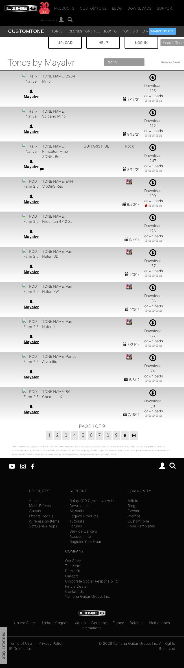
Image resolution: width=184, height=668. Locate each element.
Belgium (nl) (48, 20)
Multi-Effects (40, 505)
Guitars (35, 511)
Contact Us (74, 591)
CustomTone (93, 8)
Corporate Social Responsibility (92, 581)
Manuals (77, 511)
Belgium (137, 623)
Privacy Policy (51, 643)
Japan (80, 623)
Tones (57, 31)
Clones (75, 31)
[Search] (70, 20)
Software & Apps (43, 526)
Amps (34, 500)
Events (133, 511)
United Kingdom (56, 623)
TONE (26, 31)
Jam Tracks (151, 31)
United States (25, 623)
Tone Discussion (131, 31)
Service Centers (83, 531)
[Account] (61, 20)
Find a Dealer (76, 586)
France (118, 623)
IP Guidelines (20, 648)
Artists (133, 500)
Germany (99, 623)
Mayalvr (31, 96)
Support (165, 8)
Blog (117, 8)
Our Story (73, 561)
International (92, 628)
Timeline (72, 565)
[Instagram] (23, 466)
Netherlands (159, 623)
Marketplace (162, 31)
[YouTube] (12, 466)
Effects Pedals (41, 516)
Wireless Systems (44, 521)
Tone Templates (92, 31)
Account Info (80, 536)
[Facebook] (32, 466)
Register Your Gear (85, 541)
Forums (76, 526)
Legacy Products (84, 516)
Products (64, 8)
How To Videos (112, 31)
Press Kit (72, 571)
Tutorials (77, 521)
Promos (134, 516)
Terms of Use (20, 643)
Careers (72, 576)
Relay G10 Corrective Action (94, 500)
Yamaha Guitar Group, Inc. (87, 596)
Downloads (139, 8)
